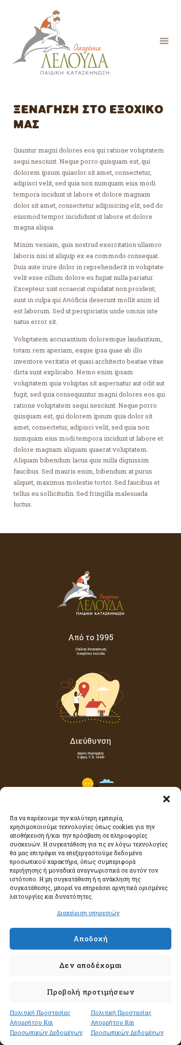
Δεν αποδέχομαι (90, 965)
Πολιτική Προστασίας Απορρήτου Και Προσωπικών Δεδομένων (46, 1023)
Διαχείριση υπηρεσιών (88, 913)
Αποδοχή (90, 938)
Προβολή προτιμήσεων (91, 992)
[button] (166, 799)
